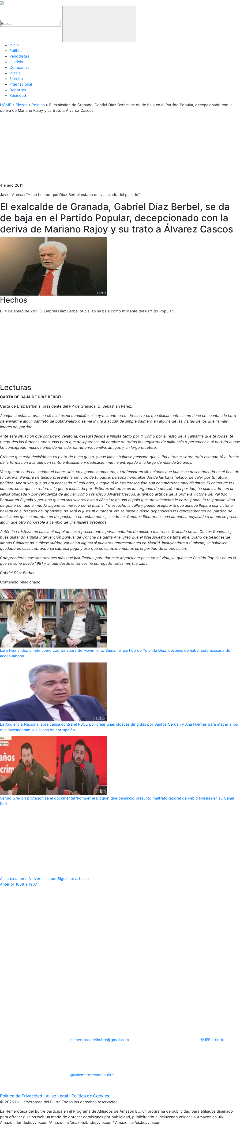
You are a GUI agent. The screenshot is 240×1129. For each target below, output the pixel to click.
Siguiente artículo (73, 878)
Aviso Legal (57, 1095)
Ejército (16, 78)
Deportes (17, 89)
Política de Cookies (90, 1095)
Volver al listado (43, 878)
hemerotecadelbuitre (99, 1039)
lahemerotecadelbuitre (92, 1074)
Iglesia (15, 73)
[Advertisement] (120, 149)
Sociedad (17, 95)
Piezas (21, 104)
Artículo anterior (14, 878)
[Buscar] (99, 24)
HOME (5, 104)
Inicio (14, 45)
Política (15, 50)
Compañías (19, 67)
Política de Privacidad (21, 1095)
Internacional (20, 84)
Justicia (16, 61)
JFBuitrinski (212, 1039)
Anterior (18, 884)
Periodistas (19, 56)
